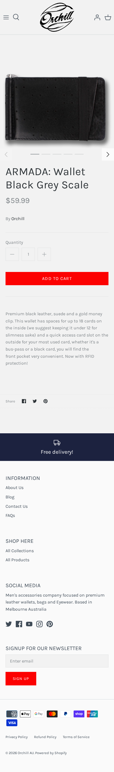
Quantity (14, 242)
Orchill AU (26, 753)
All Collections (20, 550)
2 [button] (45, 154)
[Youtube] (29, 624)
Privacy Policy (17, 737)
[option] (57, 91)
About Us (15, 487)
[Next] (108, 154)
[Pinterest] (49, 624)
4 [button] (68, 154)
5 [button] (79, 154)
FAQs (10, 515)
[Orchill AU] (57, 17)
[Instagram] (39, 624)
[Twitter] (9, 624)
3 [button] (57, 154)
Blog (10, 496)
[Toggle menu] (6, 17)
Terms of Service (76, 737)
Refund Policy (45, 737)
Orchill (17, 218)
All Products (17, 559)
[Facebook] (19, 624)
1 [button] (34, 154)
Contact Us (17, 506)
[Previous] (6, 154)
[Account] (96, 17)
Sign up (21, 678)
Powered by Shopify (51, 753)
